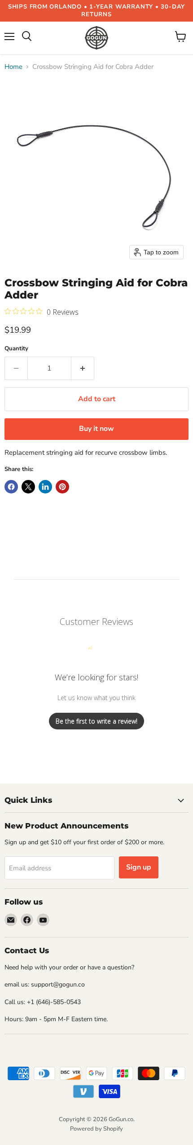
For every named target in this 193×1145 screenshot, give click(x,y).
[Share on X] (28, 486)
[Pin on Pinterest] (62, 486)
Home (13, 67)
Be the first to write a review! (96, 721)
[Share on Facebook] (11, 486)
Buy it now (96, 429)
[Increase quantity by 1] (82, 368)
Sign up (138, 867)
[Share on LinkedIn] (45, 486)
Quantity (16, 348)
